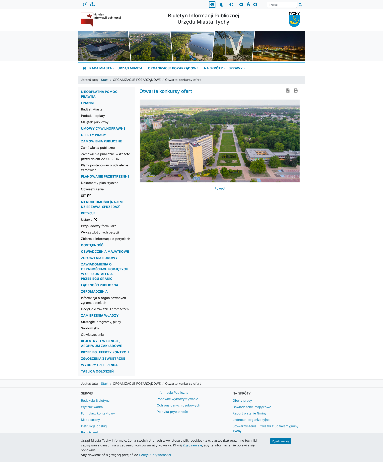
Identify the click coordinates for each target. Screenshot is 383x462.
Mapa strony (90, 420)
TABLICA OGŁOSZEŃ (97, 371)
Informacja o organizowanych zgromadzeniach (103, 300)
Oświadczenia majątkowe (252, 407)
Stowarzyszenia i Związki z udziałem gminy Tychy (265, 428)
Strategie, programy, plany (101, 322)
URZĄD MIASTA (129, 68)
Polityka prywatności (173, 412)
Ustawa (107, 219)
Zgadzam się (280, 441)
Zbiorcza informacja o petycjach (105, 239)
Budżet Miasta (92, 109)
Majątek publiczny (95, 122)
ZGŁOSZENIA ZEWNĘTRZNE (103, 359)
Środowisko (90, 328)
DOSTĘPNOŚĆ (92, 245)
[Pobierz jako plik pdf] (288, 91)
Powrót (219, 188)
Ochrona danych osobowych (178, 405)
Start (105, 80)
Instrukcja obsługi (94, 426)
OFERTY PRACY (93, 135)
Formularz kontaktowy (98, 413)
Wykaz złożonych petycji (100, 232)
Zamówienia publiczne (98, 148)
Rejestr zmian (91, 432)
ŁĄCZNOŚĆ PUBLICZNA (99, 285)
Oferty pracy (242, 400)
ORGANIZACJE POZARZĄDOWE (173, 68)
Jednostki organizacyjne (251, 420)
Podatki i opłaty (93, 116)
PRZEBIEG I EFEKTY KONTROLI (105, 352)
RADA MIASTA (100, 68)
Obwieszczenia (92, 189)
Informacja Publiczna (172, 392)
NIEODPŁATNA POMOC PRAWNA (99, 94)
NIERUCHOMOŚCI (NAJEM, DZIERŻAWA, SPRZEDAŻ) (102, 204)
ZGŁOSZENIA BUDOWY (99, 258)
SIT (103, 195)
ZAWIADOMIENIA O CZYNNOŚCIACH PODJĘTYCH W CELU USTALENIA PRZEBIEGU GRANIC (104, 271)
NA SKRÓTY (213, 68)
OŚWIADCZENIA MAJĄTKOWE (105, 251)
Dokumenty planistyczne (99, 183)
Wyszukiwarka (92, 407)
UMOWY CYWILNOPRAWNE (103, 128)
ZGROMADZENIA (94, 291)
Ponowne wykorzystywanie (177, 399)
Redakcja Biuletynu (95, 400)
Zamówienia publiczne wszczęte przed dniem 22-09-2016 (105, 156)
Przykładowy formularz (98, 226)
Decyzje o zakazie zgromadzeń (105, 309)
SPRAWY (236, 68)
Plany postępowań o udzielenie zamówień (104, 167)
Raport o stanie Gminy (250, 413)
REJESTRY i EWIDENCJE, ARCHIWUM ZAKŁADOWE (101, 343)
